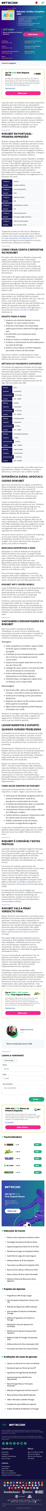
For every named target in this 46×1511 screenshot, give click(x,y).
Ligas (8, 1500)
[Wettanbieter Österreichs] (23, 1485)
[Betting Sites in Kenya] (26, 1483)
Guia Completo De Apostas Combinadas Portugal (21, 1312)
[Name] (42, 2)
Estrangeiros (6, 1466)
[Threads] (18, 1443)
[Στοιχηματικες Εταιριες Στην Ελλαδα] (34, 1488)
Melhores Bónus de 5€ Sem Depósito (20, 1260)
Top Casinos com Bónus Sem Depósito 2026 (23, 1265)
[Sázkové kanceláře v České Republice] (22, 1488)
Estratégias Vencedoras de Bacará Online (22, 1242)
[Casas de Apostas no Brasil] (15, 1488)
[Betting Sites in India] (17, 1483)
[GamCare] (27, 1492)
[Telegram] (3, 1443)
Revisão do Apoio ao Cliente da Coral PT (21, 1368)
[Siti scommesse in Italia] (36, 1483)
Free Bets (31, 1458)
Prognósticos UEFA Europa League (19, 1296)
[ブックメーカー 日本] (37, 1488)
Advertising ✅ (32, 1502)
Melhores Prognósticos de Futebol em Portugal (21, 1319)
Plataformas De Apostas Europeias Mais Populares (21, 1332)
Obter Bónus (33, 34)
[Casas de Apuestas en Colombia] (42, 1485)
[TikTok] (25, 1443)
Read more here (10, 88)
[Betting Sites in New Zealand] (23, 1483)
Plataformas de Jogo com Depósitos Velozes (23, 1251)
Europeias (5, 1454)
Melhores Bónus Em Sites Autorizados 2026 (23, 1344)
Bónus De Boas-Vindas (35, 1452)
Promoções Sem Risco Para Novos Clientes (22, 1349)
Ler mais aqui (9, 1122)
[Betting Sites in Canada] (20, 1483)
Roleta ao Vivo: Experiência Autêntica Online (23, 1237)
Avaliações (8, 8)
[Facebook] (10, 1443)
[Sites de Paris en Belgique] (42, 1483)
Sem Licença (6, 1458)
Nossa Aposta (22, 884)
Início (3, 8)
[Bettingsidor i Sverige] (8, 1485)
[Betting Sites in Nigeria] (29, 1483)
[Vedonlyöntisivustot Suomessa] (5, 1485)
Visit (37, 1145)
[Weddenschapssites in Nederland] (17, 1485)
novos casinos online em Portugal (20, 933)
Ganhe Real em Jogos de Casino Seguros (21, 1256)
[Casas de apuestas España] (29, 1485)
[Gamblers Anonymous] (29, 1496)
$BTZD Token (15, 1502)
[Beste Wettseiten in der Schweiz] (26, 1485)
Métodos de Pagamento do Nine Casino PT (22, 1390)
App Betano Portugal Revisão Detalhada (21, 1373)
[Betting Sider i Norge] (11, 1485)
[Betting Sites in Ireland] (8, 1483)
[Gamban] (20, 1496)
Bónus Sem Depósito (35, 1456)
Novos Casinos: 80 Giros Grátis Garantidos (22, 1274)
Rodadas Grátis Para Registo (11, 1475)
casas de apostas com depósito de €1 (19, 238)
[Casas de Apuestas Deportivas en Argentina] (36, 1485)
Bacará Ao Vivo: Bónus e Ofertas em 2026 (22, 1270)
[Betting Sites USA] (11, 1483)
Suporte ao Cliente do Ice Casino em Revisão (23, 1363)
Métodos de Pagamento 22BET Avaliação (22, 1307)
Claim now (22, 93)
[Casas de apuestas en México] (33, 1485)
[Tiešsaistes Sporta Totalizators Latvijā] (31, 1488)
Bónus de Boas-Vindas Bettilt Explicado (21, 1395)
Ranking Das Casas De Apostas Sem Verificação (20, 1325)
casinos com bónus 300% (23, 310)
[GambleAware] (12, 1492)
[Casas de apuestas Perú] (9, 1488)
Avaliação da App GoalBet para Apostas (21, 1404)
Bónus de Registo (8, 1471)
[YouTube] (21, 1443)
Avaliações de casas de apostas (21, 1500)
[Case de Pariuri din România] (25, 1488)
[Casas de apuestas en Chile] (39, 1485)
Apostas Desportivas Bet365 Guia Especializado (19, 1378)
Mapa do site (36, 1500)
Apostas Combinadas (9, 1456)
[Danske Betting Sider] (14, 1485)
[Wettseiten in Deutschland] (20, 1485)
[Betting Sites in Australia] (14, 1483)
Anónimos (5, 1469)
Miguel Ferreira (26, 1029)
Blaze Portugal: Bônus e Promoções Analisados (20, 1385)
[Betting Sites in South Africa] (33, 1483)
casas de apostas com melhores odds (22, 568)
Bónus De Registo (34, 1454)
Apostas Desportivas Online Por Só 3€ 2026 (23, 1247)
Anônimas (5, 1452)
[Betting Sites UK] (5, 1483)
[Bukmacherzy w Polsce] (19, 1488)
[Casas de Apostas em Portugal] (12, 1488)
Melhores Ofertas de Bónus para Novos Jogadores (21, 1280)
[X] (7, 1443)
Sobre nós (23, 1502)
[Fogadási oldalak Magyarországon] (28, 1488)
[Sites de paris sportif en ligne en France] (39, 1483)
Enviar (36, 1099)
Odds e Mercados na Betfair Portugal (20, 1399)
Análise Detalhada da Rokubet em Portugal (23, 1409)
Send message (8, 1060)
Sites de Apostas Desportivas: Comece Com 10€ (23, 1301)
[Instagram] (14, 1443)
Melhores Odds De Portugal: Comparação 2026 (22, 1338)
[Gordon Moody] (39, 1492)
